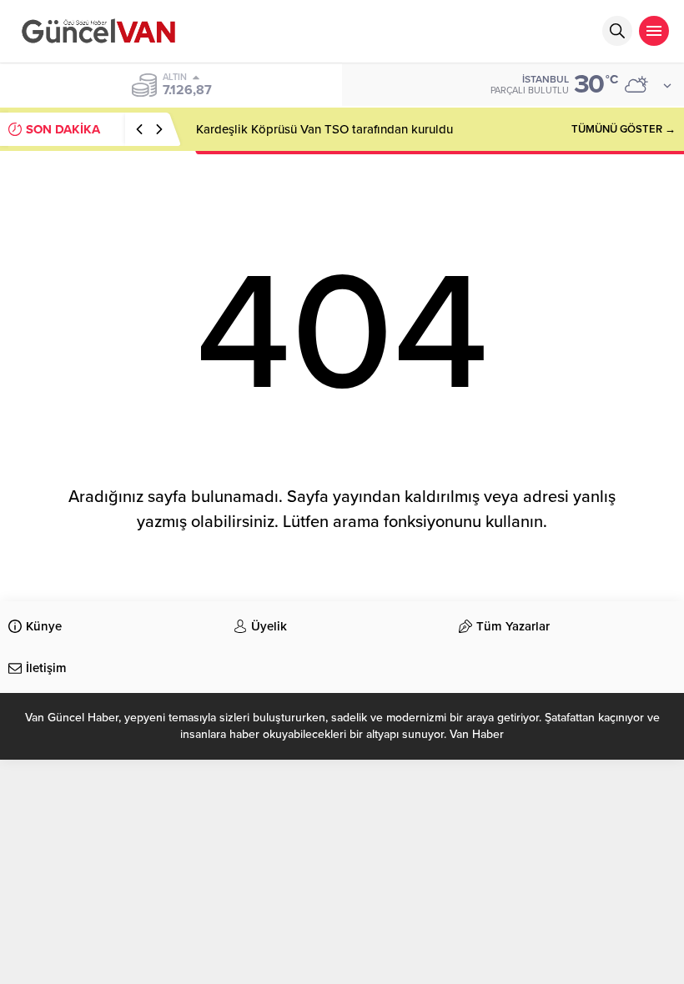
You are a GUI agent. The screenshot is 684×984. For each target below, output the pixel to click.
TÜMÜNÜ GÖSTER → (623, 129)
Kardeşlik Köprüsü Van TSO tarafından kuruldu (324, 129)
